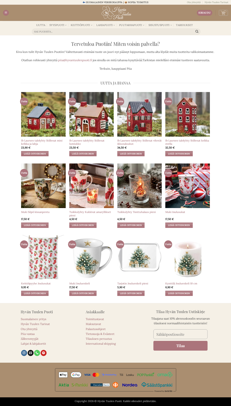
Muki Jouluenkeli (79, 283)
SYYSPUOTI (56, 25)
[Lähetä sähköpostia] (31, 353)
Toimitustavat (95, 319)
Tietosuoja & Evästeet (100, 334)
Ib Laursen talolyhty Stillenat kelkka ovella (187, 142)
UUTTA (40, 25)
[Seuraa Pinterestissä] (44, 353)
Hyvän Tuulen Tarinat (216, 2)
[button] (6, 13)
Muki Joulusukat (175, 212)
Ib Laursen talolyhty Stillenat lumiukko (86, 142)
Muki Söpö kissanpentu (35, 212)
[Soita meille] (37, 353)
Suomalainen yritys (33, 319)
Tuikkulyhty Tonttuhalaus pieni (136, 212)
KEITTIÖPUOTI (80, 25)
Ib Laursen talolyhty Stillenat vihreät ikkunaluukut (139, 142)
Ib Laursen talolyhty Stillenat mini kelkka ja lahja (41, 142)
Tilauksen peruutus (99, 338)
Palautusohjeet (96, 329)
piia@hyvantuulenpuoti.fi (75, 60)
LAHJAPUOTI (104, 25)
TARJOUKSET (184, 25)
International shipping (101, 343)
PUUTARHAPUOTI (130, 25)
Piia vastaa (28, 334)
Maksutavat (93, 324)
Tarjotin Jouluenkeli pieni (132, 283)
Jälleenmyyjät (29, 338)
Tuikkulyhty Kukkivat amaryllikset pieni (90, 213)
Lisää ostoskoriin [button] (35, 153)
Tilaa (180, 345)
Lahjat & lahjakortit (33, 343)
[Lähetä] (197, 32)
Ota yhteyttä (194, 2)
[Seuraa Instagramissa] (24, 353)
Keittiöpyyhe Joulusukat (36, 283)
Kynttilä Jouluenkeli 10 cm (181, 283)
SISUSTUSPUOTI (159, 25)
